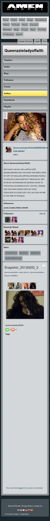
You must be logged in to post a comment (24, 488)
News (32, 30)
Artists (22, 20)
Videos (6, 25)
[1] (20, 321)
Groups (24, 30)
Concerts (34, 25)
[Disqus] (24, 373)
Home (5, 20)
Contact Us (38, 506)
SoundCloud (40, 20)
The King (42, 30)
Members (7, 30)
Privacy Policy (27, 506)
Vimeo (25, 25)
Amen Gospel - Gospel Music (19, 514)
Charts (14, 20)
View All (42, 214)
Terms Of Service (14, 506)
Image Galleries (24, 272)
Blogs (16, 30)
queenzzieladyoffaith (11, 272)
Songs (30, 20)
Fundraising (8, 35)
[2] (21, 321)
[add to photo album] (44, 266)
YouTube (15, 25)
